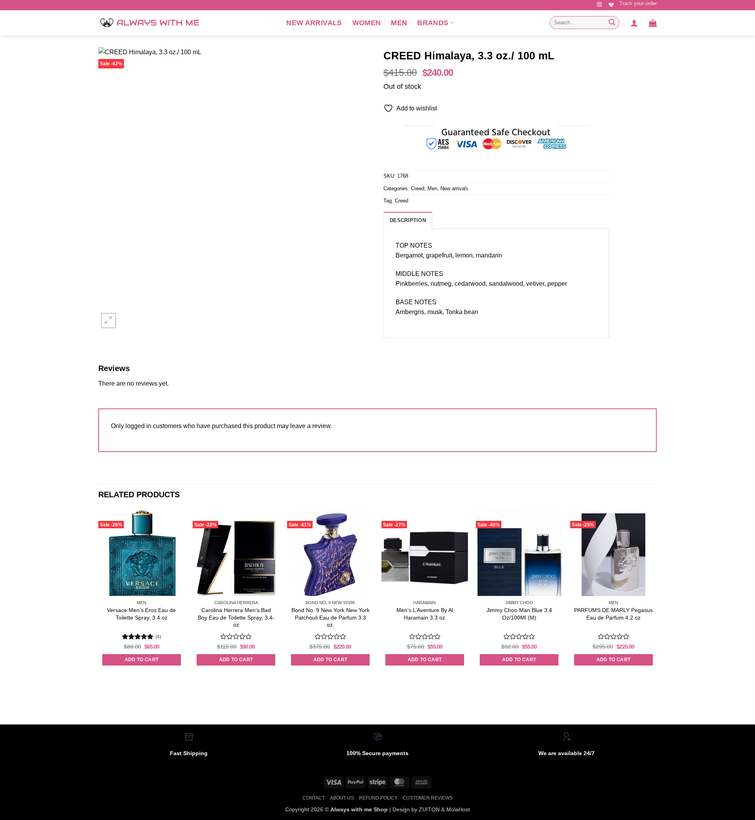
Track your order (638, 3)
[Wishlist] (611, 5)
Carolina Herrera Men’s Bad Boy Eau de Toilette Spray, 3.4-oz (236, 617)
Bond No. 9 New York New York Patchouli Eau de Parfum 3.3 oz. (330, 617)
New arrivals (314, 23)
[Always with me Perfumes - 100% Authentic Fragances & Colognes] (149, 22)
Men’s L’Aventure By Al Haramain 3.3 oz (424, 614)
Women (366, 23)
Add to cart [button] (142, 659)
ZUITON (429, 809)
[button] (634, 22)
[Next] (656, 594)
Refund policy (378, 798)
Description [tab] (408, 220)
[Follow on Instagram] (599, 4)
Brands (432, 23)
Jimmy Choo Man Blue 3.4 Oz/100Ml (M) (519, 614)
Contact (313, 798)
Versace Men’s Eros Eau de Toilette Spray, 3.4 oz (141, 614)
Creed (417, 188)
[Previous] (99, 594)
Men (399, 23)
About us (342, 798)
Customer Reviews (428, 798)
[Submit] (612, 22)
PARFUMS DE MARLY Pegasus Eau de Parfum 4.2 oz (613, 614)
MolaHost (458, 809)
